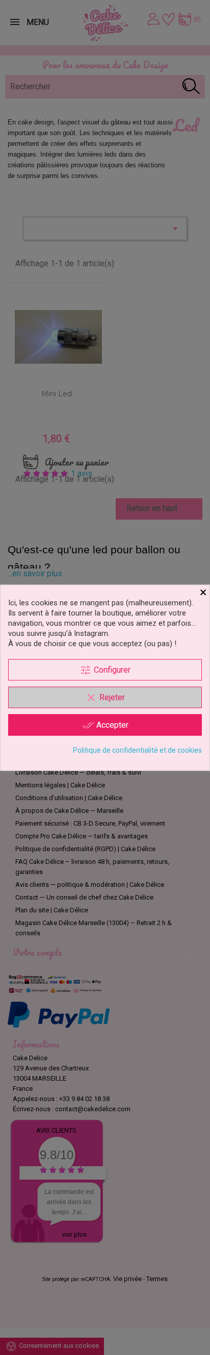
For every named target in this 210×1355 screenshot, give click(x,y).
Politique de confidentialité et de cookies (137, 750)
